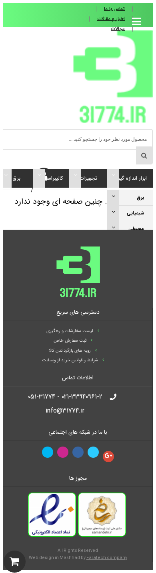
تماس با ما (114, 8)
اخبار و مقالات (111, 18)
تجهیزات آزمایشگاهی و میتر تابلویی (88, 182)
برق (140, 197)
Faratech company (106, 558)
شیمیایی (135, 213)
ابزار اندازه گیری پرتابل (130, 182)
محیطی (136, 228)
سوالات (118, 28)
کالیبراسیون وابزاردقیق (51, 182)
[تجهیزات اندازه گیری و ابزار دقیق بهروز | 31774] (113, 121)
